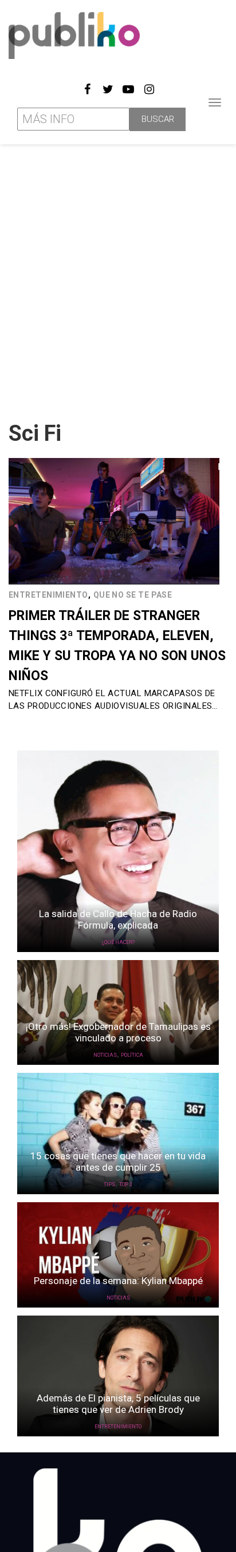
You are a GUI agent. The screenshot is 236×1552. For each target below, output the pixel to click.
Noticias (105, 1055)
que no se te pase (132, 594)
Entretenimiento (48, 594)
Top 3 (125, 1184)
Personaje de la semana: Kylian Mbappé (118, 1280)
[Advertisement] (118, 278)
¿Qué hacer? (118, 942)
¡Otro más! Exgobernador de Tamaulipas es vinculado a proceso (118, 1032)
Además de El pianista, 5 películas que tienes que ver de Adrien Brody (118, 1403)
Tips (109, 1184)
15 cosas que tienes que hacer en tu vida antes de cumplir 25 (118, 1161)
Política (132, 1055)
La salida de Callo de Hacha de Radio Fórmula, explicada (118, 919)
